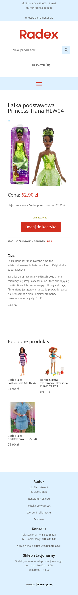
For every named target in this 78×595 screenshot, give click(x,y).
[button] (9, 121)
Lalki (49, 240)
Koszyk (38, 65)
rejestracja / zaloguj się (39, 17)
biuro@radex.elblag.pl (47, 546)
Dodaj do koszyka (40, 226)
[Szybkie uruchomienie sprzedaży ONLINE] (44, 585)
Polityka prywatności (39, 505)
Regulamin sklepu (39, 498)
